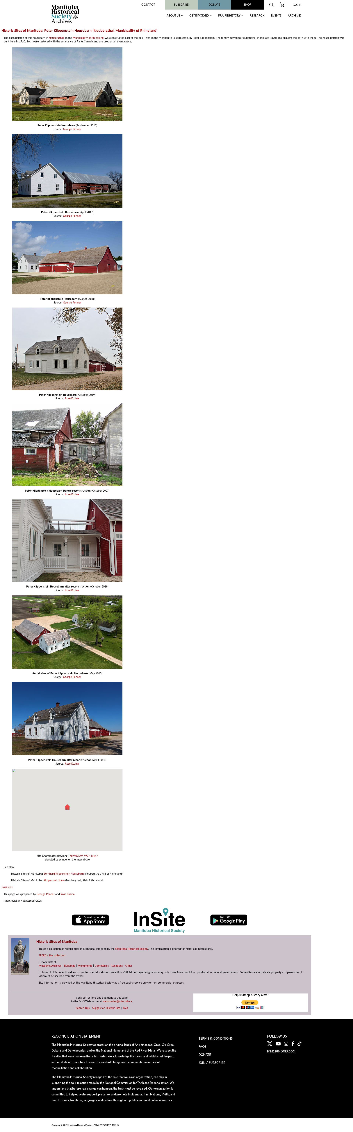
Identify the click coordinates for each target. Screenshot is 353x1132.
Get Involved (199, 15)
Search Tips (83, 1008)
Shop (247, 4)
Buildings (69, 965)
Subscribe (181, 4)
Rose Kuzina (72, 398)
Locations (117, 965)
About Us (173, 15)
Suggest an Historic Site (106, 1008)
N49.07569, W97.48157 (84, 856)
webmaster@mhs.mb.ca (117, 1001)
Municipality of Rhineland (135, 31)
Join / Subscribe (212, 1063)
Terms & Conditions (216, 1039)
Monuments (85, 965)
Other (128, 965)
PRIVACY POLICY (102, 1125)
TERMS (115, 1125)
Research (257, 15)
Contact (148, 4)
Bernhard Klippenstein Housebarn (64, 873)
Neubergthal (104, 31)
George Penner (72, 129)
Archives (295, 15)
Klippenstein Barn (54, 880)
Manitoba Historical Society (131, 949)
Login (297, 5)
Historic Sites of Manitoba (21, 31)
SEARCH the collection (52, 955)
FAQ (125, 1008)
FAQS (202, 1047)
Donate (214, 4)
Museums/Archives (50, 965)
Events (276, 15)
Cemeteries (102, 965)
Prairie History (229, 15)
